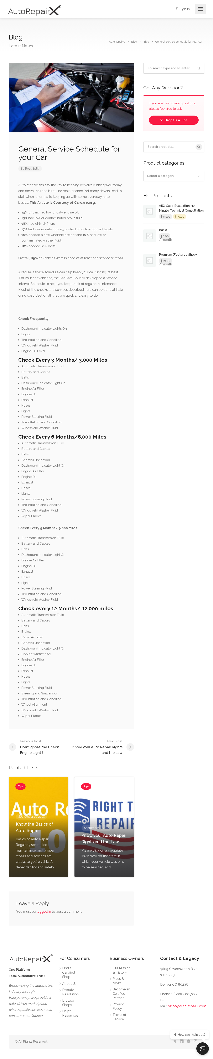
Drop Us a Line (175, 120)
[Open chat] (202, 1048)
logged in (44, 912)
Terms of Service (119, 1017)
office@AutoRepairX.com (187, 1006)
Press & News (118, 981)
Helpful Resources (70, 1013)
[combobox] (173, 176)
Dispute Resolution (70, 992)
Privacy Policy (118, 1006)
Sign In (184, 9)
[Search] (199, 147)
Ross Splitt (32, 168)
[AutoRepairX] (34, 10)
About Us (69, 984)
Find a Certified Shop (68, 972)
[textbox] (174, 176)
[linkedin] (181, 1041)
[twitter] (174, 1041)
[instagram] (195, 1041)
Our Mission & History (121, 970)
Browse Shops (68, 1003)
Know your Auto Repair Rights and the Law (97, 747)
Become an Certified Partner (121, 993)
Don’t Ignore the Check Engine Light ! (39, 747)
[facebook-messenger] (188, 1041)
